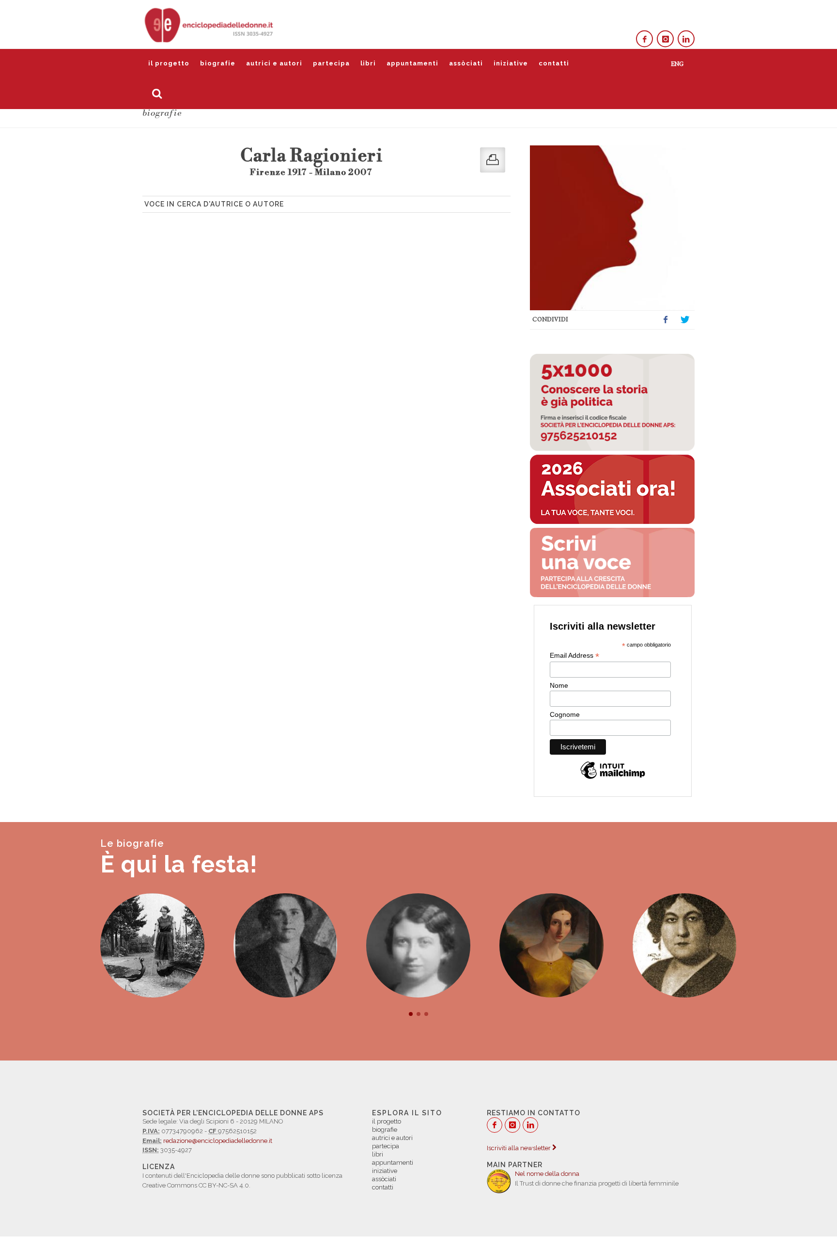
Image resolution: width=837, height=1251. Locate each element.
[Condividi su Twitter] (685, 320)
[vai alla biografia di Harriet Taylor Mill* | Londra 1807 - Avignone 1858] (551, 945)
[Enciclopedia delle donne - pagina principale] (209, 24)
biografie (217, 63)
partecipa (331, 63)
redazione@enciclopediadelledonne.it (217, 1140)
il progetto (168, 63)
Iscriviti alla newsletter (519, 1148)
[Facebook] (644, 39)
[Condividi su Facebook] (665, 320)
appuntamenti (412, 63)
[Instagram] (665, 39)
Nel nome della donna (547, 1173)
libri (368, 63)
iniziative (511, 63)
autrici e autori (274, 63)
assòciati (466, 63)
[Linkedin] (686, 39)
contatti (554, 63)
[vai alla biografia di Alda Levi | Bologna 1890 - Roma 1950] (418, 945)
